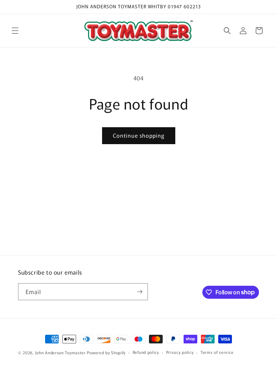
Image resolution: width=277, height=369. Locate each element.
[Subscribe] (140, 291)
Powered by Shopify (106, 352)
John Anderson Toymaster (60, 352)
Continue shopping (138, 135)
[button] (15, 31)
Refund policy (146, 352)
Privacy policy (180, 352)
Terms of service (217, 352)
